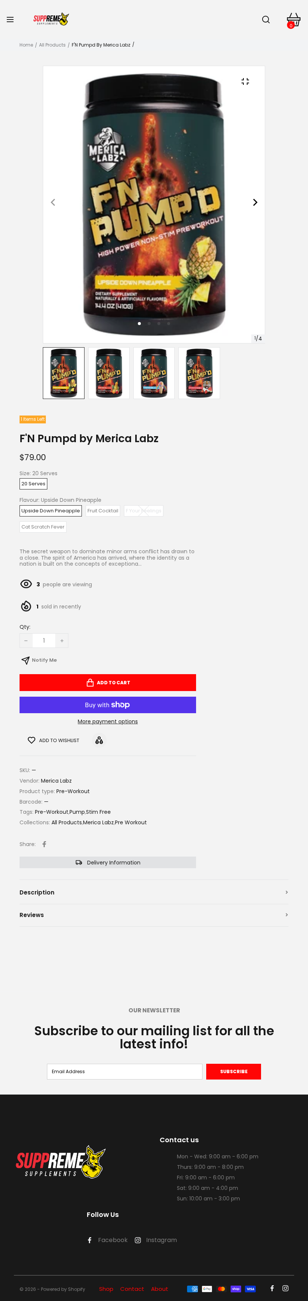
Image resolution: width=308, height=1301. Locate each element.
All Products (52, 45)
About (159, 1289)
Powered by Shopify (63, 1289)
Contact (132, 1289)
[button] (149, 323)
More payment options (108, 721)
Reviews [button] (32, 915)
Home (26, 45)
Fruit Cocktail (103, 510)
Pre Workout (131, 822)
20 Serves (33, 483)
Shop (106, 1289)
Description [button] (37, 892)
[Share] (44, 844)
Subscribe (234, 1071)
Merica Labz (98, 822)
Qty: (25, 627)
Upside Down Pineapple (50, 510)
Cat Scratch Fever (43, 526)
